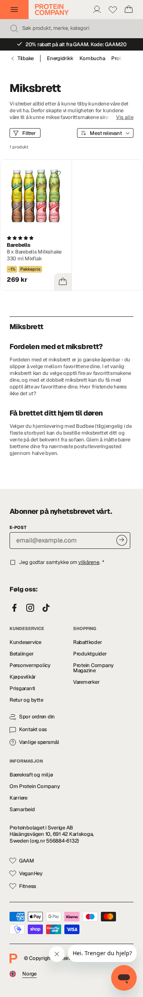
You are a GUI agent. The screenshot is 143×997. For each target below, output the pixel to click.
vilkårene (88, 562)
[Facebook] (14, 608)
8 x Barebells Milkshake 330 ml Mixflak (34, 255)
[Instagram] (30, 608)
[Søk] (14, 28)
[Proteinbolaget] (52, 9)
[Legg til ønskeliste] (58, 173)
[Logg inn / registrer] (97, 9)
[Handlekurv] (128, 9)
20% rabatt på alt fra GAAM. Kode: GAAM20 (76, 44)
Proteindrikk (125, 58)
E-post (18, 527)
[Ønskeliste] (113, 9)
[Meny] (14, 9)
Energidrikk (60, 58)
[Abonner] (121, 540)
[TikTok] (46, 608)
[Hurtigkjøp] (63, 282)
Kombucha (92, 58)
